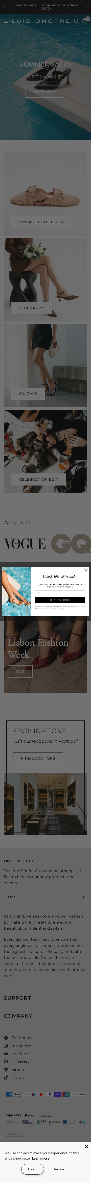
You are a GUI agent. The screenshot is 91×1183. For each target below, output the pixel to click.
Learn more (41, 1158)
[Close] (86, 1146)
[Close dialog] (86, 570)
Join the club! (60, 599)
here (62, 608)
